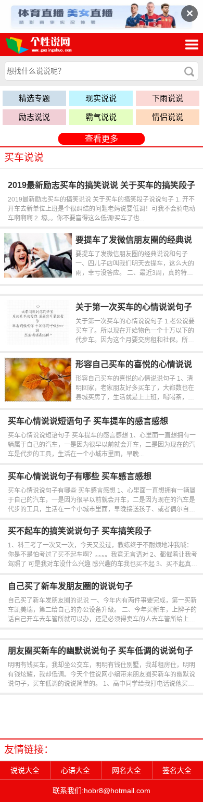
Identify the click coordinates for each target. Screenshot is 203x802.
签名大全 (177, 770)
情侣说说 (167, 116)
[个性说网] (54, 44)
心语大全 (75, 770)
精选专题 (34, 98)
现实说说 (101, 98)
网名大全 (126, 770)
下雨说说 (167, 98)
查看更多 (101, 138)
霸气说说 (101, 116)
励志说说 (34, 116)
